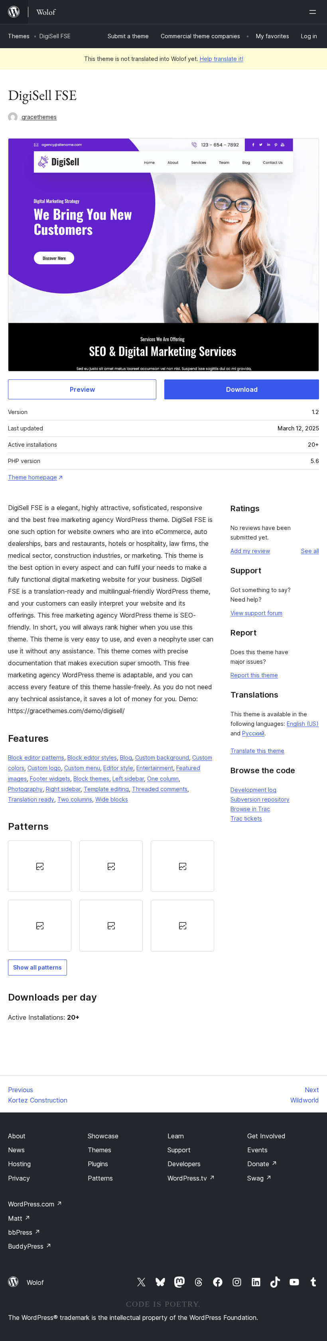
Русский (253, 733)
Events (257, 1150)
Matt (19, 1218)
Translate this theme (257, 750)
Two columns (74, 799)
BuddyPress (29, 1246)
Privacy (19, 1178)
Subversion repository (260, 799)
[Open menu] (314, 12)
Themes (19, 36)
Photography (25, 789)
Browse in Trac (250, 808)
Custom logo (44, 767)
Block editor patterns (36, 757)
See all (310, 550)
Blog (126, 757)
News (16, 1150)
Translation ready (31, 799)
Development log (253, 789)
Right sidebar (63, 789)
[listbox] (111, 896)
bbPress (24, 1232)
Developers (184, 1164)
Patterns (100, 1178)
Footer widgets (50, 778)
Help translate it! (221, 58)
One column (163, 778)
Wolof (35, 1282)
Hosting (19, 1164)
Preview (82, 389)
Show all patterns (37, 967)
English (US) (303, 723)
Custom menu (82, 767)
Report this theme (254, 675)
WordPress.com (35, 1204)
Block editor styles (92, 757)
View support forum (256, 613)
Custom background (162, 757)
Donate (262, 1164)
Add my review (250, 550)
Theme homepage (32, 477)
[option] (39, 866)
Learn (175, 1136)
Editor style (118, 767)
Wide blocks (111, 799)
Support (179, 1150)
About (17, 1136)
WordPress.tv (191, 1178)
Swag (259, 1178)
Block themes (91, 778)
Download (242, 389)
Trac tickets (246, 818)
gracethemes (39, 116)
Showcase (103, 1136)
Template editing (106, 789)
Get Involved (266, 1136)
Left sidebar (128, 778)
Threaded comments (159, 789)
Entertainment (154, 767)
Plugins (98, 1164)
